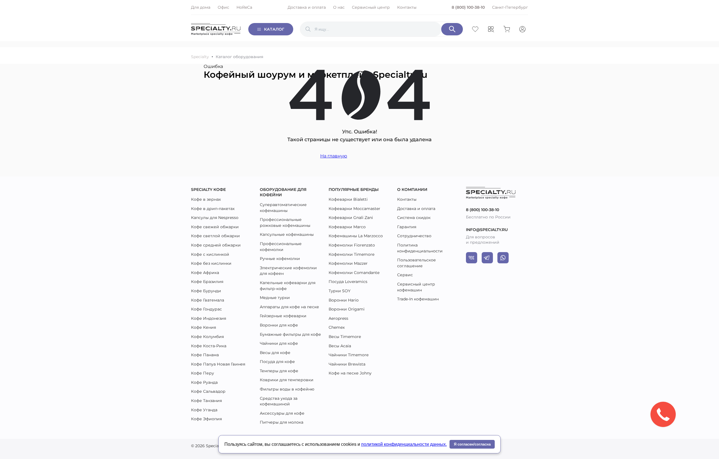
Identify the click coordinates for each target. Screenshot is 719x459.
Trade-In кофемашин (418, 299)
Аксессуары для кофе (282, 413)
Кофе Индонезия (208, 318)
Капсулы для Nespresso (214, 217)
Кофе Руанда (204, 382)
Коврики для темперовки (286, 379)
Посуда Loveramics (348, 281)
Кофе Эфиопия (206, 418)
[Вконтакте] (471, 257)
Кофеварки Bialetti (348, 199)
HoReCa (244, 7)
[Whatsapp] (503, 257)
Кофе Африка (205, 272)
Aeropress (338, 318)
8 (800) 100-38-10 (468, 7)
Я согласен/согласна (472, 444)
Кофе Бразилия (207, 281)
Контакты (407, 7)
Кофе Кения (203, 327)
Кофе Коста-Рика (208, 345)
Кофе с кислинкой (210, 254)
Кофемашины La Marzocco (356, 235)
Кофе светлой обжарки (215, 235)
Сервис (405, 274)
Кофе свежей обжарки (215, 226)
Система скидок (414, 217)
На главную (333, 156)
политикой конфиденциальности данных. (404, 444)
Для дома (200, 7)
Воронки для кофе (279, 325)
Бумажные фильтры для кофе (290, 334)
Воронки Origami (347, 309)
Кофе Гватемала (207, 300)
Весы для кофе (275, 352)
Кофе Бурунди (206, 290)
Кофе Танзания (206, 400)
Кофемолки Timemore (351, 254)
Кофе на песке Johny (350, 373)
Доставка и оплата (307, 7)
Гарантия (406, 226)
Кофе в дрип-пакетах (213, 208)
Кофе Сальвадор (208, 391)
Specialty (200, 56)
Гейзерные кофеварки (283, 315)
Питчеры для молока (281, 422)
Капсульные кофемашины (287, 234)
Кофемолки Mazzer (348, 263)
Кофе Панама (205, 354)
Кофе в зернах (206, 199)
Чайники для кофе (279, 343)
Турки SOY (340, 290)
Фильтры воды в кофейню (287, 389)
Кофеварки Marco (347, 226)
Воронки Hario (344, 300)
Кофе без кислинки (211, 263)
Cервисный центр (371, 7)
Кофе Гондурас (206, 309)
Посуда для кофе (277, 361)
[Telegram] (487, 257)
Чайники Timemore (348, 354)
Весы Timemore (345, 336)
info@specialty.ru (487, 229)
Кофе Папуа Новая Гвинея (218, 364)
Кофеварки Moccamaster (354, 208)
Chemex (337, 327)
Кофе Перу (202, 373)
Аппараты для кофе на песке (289, 306)
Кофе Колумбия (207, 336)
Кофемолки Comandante (354, 272)
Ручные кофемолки (280, 258)
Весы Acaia (340, 345)
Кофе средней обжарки (216, 245)
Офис (223, 7)
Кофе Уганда (204, 409)
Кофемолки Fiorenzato (352, 245)
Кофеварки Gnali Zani (351, 217)
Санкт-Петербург (510, 7)
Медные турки (275, 297)
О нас (339, 7)
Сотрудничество (414, 235)
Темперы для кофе (279, 370)
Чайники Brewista (347, 364)
